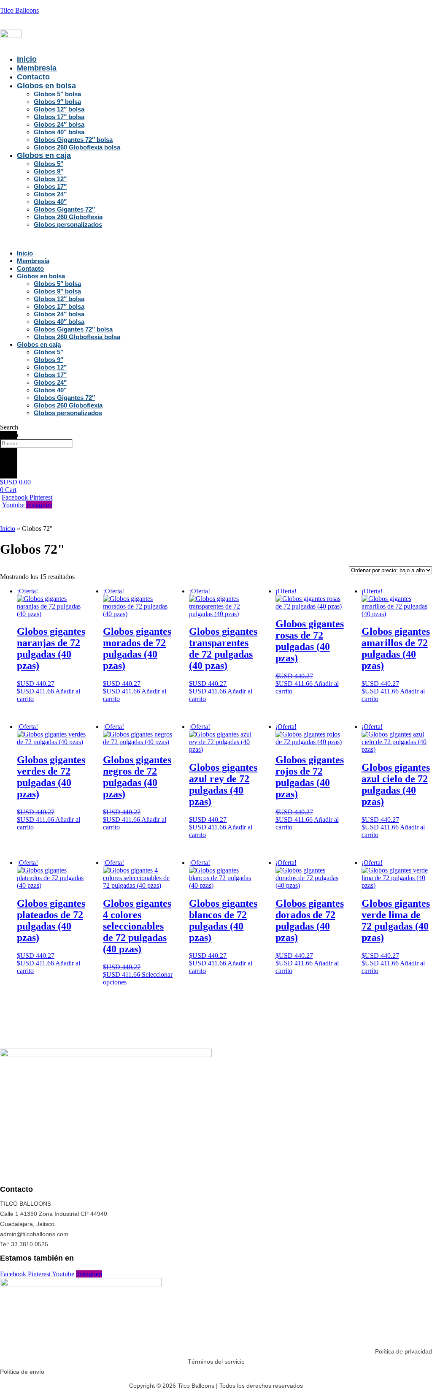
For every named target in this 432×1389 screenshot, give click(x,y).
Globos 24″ (50, 194)
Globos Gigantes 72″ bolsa (73, 139)
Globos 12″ (50, 178)
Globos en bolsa (46, 86)
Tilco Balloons (19, 10)
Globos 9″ (48, 171)
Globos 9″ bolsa (57, 101)
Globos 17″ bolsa (59, 116)
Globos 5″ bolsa (57, 94)
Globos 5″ (48, 163)
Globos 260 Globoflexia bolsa (77, 147)
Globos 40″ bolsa (59, 132)
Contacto (33, 77)
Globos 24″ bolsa (59, 124)
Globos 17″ (50, 186)
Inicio (27, 59)
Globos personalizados (68, 224)
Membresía (37, 68)
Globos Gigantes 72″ (64, 209)
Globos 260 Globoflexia (68, 216)
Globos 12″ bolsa (59, 109)
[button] (89, 239)
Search (9, 434)
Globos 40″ (50, 201)
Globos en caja (44, 155)
